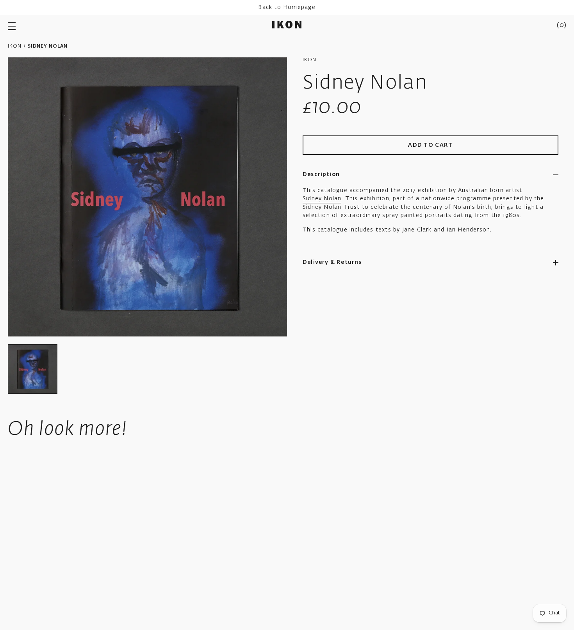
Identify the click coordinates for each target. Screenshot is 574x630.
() (561, 25)
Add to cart (430, 145)
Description (321, 174)
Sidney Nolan (322, 198)
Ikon (14, 46)
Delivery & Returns (332, 262)
